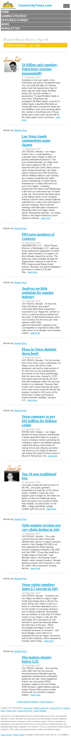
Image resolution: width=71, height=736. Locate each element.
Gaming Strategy (14, 16)
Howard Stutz (20, 130)
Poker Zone (11, 711)
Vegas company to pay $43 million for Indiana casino (39, 420)
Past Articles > (47, 702)
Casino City (27, 708)
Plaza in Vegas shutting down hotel (39, 351)
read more (46, 218)
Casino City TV (56, 708)
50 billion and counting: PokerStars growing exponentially (40, 69)
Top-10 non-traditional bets (39, 476)
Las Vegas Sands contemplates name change (36, 140)
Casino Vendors (40, 711)
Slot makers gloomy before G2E (37, 659)
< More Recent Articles (27, 702)
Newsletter (10, 28)
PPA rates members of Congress (38, 236)
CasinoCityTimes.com (35, 5)
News (5, 24)
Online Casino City (41, 708)
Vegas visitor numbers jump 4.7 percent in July (40, 587)
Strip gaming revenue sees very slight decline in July (41, 527)
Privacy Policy (18, 735)
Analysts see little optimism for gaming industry (37, 292)
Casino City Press (25, 711)
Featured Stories (14, 20)
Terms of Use (6, 735)
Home (5, 11)
